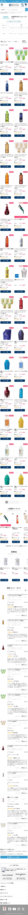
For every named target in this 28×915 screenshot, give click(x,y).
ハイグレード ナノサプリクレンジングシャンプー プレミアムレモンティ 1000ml (17, 595)
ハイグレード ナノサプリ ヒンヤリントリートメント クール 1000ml (17, 772)
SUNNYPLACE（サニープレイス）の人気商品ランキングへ (16, 545)
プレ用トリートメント (17, 623)
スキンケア (21, 647)
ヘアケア (13, 597)
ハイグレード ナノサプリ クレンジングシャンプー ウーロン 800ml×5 (17, 721)
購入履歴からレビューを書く (13, 857)
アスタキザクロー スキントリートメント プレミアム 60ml (17, 645)
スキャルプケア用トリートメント (19, 776)
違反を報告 (17, 615)
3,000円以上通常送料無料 (7, 875)
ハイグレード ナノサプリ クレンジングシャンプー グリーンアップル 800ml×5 (17, 669)
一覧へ (26, 510)
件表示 (16, 41)
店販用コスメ (14, 647)
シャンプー (19, 597)
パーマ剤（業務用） (15, 798)
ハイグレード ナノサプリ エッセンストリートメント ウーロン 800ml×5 (17, 823)
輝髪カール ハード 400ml (12, 797)
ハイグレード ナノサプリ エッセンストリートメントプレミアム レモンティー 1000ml (17, 620)
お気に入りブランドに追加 (14, 21)
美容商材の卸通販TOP (4, 12)
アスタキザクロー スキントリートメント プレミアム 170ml (17, 746)
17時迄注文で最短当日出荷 (20, 875)
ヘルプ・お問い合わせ (14, 865)
